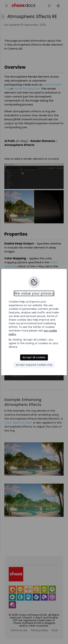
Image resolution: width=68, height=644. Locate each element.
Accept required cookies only (34, 365)
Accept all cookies (34, 357)
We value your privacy (34, 293)
